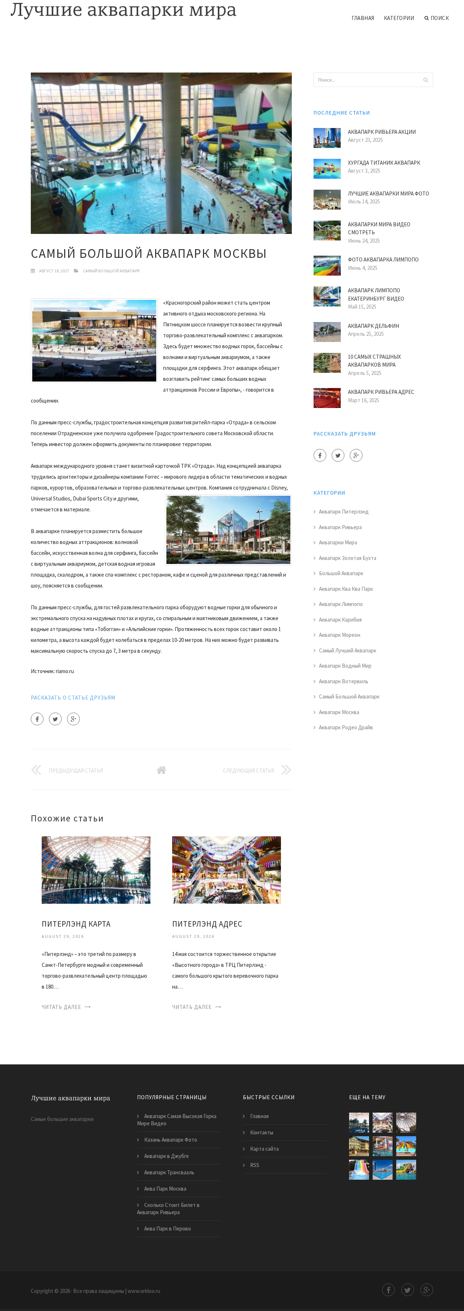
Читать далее (61, 1006)
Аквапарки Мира (338, 542)
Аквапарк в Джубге (166, 1156)
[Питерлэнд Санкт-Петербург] (406, 1123)
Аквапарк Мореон (339, 634)
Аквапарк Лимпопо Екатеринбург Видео (376, 294)
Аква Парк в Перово (167, 1228)
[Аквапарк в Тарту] (359, 1146)
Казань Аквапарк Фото (170, 1139)
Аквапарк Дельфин (373, 325)
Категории (399, 18)
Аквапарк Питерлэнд (344, 511)
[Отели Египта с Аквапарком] (406, 1146)
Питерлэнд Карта (76, 924)
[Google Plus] (73, 719)
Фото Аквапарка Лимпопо (383, 259)
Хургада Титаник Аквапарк (384, 162)
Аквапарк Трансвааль (169, 1172)
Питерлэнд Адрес (207, 924)
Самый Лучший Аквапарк (347, 650)
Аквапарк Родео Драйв (346, 727)
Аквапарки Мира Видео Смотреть (379, 228)
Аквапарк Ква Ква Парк (346, 588)
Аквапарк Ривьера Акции (382, 131)
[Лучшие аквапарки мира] (124, 11)
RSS (254, 1165)
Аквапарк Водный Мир (345, 665)
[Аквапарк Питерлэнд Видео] (383, 1146)
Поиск (440, 18)
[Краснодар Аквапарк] (359, 1170)
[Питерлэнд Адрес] (226, 869)
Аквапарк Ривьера (340, 527)
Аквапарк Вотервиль (343, 681)
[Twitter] (55, 719)
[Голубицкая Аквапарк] (406, 1170)
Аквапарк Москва (339, 712)
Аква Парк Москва (165, 1188)
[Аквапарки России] (383, 1170)
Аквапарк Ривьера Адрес (381, 391)
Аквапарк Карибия (340, 619)
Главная (363, 18)
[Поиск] (425, 80)
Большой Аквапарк (341, 573)
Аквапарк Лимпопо (341, 604)
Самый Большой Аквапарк (111, 270)
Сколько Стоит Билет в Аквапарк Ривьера (168, 1208)
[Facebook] (37, 719)
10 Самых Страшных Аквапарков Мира (374, 360)
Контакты (261, 1132)
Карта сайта (264, 1148)
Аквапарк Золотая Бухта (347, 558)
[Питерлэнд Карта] (96, 869)
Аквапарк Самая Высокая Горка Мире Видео (176, 1120)
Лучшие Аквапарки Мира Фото (388, 193)
